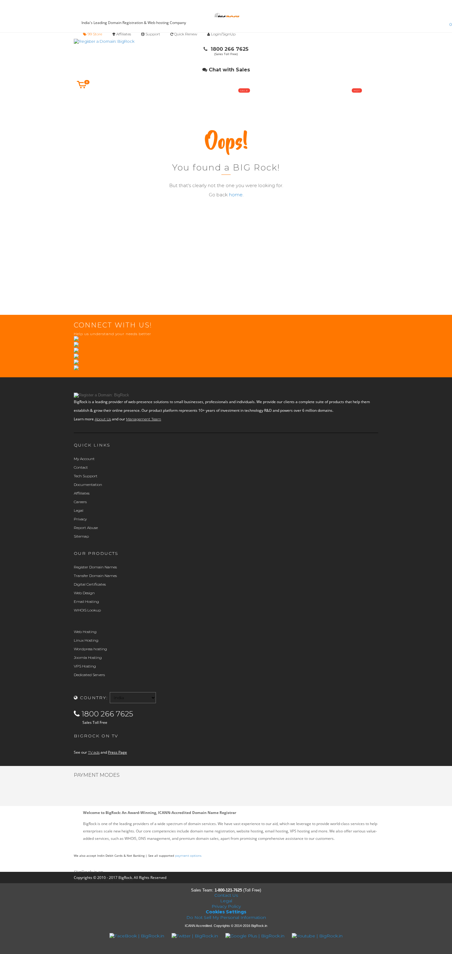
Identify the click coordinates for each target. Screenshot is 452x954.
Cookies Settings (226, 912)
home (236, 195)
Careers (80, 501)
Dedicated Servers (89, 674)
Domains (92, 98)
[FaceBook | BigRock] (137, 936)
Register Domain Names (95, 567)
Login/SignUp (223, 34)
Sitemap (81, 536)
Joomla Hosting (88, 657)
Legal (78, 510)
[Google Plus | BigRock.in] (255, 936)
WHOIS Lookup (87, 610)
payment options (188, 856)
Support (152, 34)
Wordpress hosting (90, 649)
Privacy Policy (226, 906)
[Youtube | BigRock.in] (317, 936)
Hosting (130, 98)
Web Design (84, 593)
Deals (357, 98)
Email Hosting (86, 601)
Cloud (168, 98)
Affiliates (123, 34)
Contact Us (226, 895)
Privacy (80, 519)
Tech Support (85, 476)
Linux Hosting (86, 640)
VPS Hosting (85, 666)
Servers (206, 98)
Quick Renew (185, 34)
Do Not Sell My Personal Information (226, 917)
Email (282, 98)
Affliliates (81, 493)
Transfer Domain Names (95, 575)
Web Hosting (85, 631)
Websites (244, 98)
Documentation (88, 484)
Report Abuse (86, 527)
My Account (84, 458)
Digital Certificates (90, 584)
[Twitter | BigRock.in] (195, 936)
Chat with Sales (228, 70)
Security (319, 98)
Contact (81, 467)
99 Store (94, 34)
